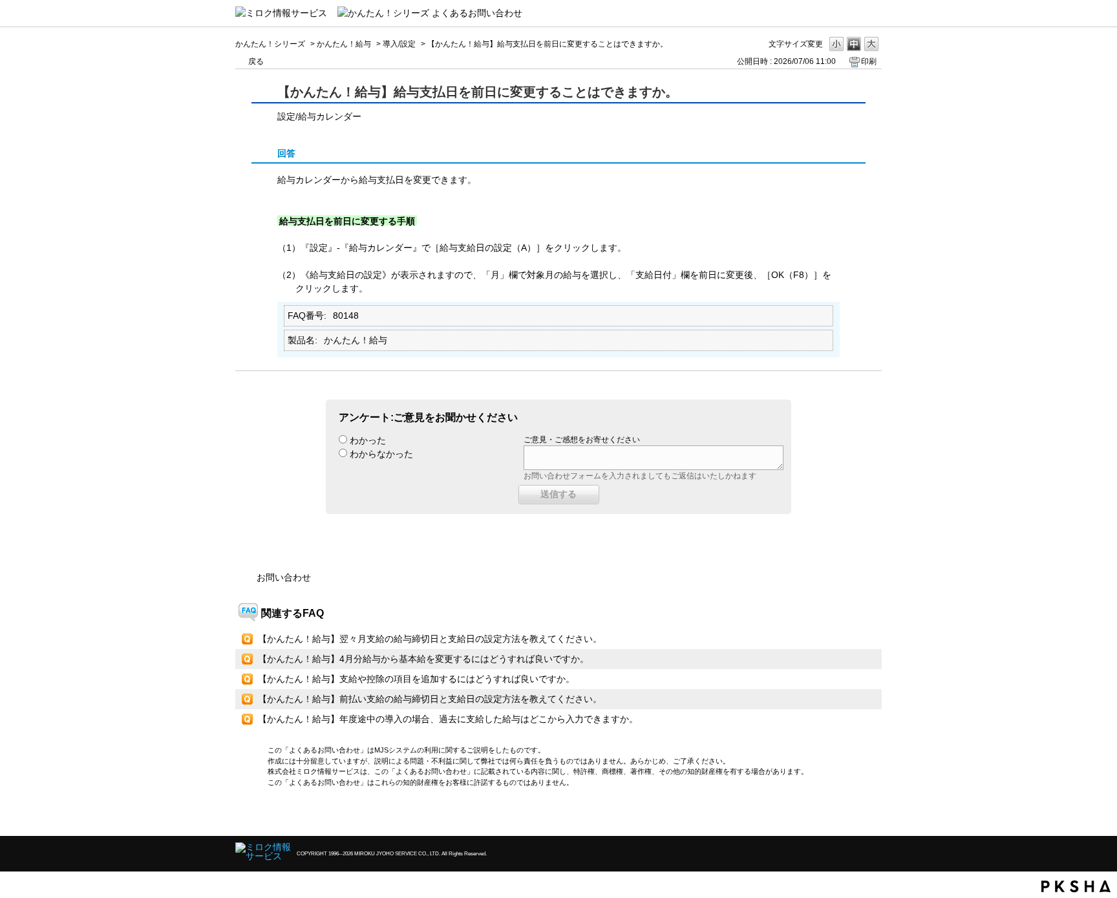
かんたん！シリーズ (270, 43)
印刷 (869, 61)
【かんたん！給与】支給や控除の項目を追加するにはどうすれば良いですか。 (416, 679)
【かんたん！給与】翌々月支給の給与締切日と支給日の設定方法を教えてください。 (430, 639)
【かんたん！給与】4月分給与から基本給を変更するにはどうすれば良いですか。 (423, 659)
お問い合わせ (284, 577)
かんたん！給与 (344, 43)
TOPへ (849, 815)
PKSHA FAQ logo (1076, 886)
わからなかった (381, 454)
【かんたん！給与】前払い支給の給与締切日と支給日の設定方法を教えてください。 (430, 699)
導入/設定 (399, 43)
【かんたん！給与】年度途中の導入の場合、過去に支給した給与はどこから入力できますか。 (448, 719)
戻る (256, 61)
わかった (368, 440)
